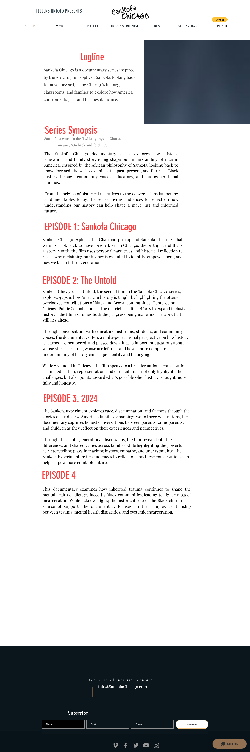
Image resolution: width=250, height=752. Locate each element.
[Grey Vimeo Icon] (115, 745)
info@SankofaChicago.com (122, 686)
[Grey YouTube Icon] (146, 745)
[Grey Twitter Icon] (135, 745)
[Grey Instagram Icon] (156, 745)
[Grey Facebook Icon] (125, 745)
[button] (220, 19)
